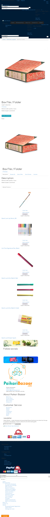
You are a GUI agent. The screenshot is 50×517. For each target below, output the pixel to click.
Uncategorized (7, 455)
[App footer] (11, 426)
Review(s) (4, 106)
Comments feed (7, 463)
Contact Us (5, 503)
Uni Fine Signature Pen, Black (10, 248)
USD (47, 3)
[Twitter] (6, 352)
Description (5, 174)
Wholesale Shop (6, 482)
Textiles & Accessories (10, 499)
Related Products (7, 187)
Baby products (8, 486)
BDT (45, 0)
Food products (8, 493)
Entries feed (7, 461)
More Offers (20, 174)
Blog (5, 454)
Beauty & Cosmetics (10, 488)
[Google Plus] (6, 355)
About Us (5, 502)
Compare (25, 214)
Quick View (25, 210)
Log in (5, 460)
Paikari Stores (8, 507)
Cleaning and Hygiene (10, 489)
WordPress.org (7, 464)
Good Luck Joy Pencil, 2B (9, 218)
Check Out (37, 19)
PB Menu (3, 479)
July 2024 (6, 447)
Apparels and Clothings (10, 485)
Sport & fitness (8, 497)
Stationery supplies (11, 39)
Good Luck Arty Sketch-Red (10, 278)
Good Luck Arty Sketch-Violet (10, 308)
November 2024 (8, 446)
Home (4, 39)
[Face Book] (6, 351)
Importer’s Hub (44, 24)
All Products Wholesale (10, 484)
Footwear (7, 498)
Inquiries (35, 174)
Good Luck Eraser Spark (9, 338)
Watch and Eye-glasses (10, 501)
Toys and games (9, 495)
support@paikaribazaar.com (28, 9)
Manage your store (9, 508)
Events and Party (9, 491)
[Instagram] (6, 353)
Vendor (4, 505)
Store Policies (28, 174)
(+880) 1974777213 (10, 388)
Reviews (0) (12, 174)
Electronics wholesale (10, 490)
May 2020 (6, 449)
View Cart (37, 18)
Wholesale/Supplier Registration (12, 506)
